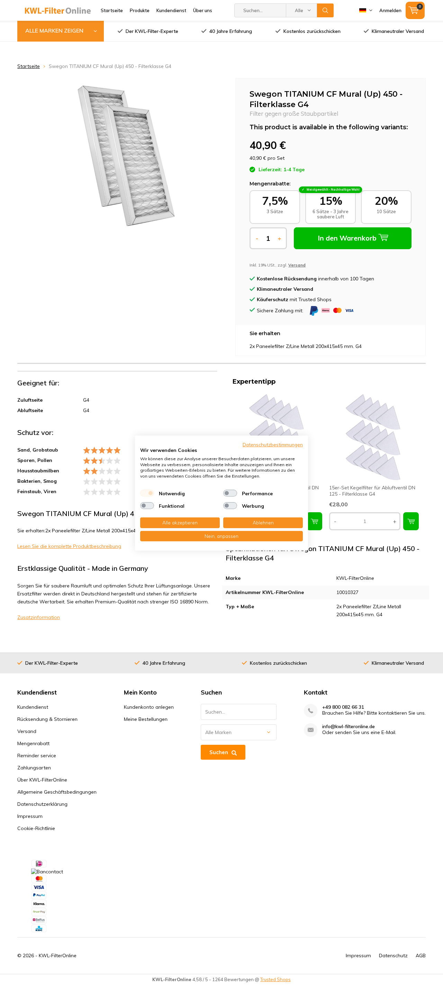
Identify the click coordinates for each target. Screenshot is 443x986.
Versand (26, 731)
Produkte (140, 10)
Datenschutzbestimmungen (273, 444)
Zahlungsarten (34, 768)
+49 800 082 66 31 (343, 707)
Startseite (112, 10)
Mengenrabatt (33, 743)
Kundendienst (171, 10)
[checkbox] (147, 493)
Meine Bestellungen (146, 719)
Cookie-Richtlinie (36, 828)
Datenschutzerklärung (42, 804)
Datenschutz (393, 955)
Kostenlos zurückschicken (312, 31)
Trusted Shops (275, 979)
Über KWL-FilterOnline (42, 780)
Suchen (325, 10)
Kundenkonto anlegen (149, 707)
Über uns (202, 10)
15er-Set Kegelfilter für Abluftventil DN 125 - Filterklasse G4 (372, 491)
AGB (421, 955)
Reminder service (36, 755)
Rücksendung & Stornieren (47, 719)
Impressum (30, 816)
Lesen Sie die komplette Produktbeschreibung (69, 546)
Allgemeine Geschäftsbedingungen (57, 792)
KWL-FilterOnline (57, 955)
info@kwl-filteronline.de (348, 727)
